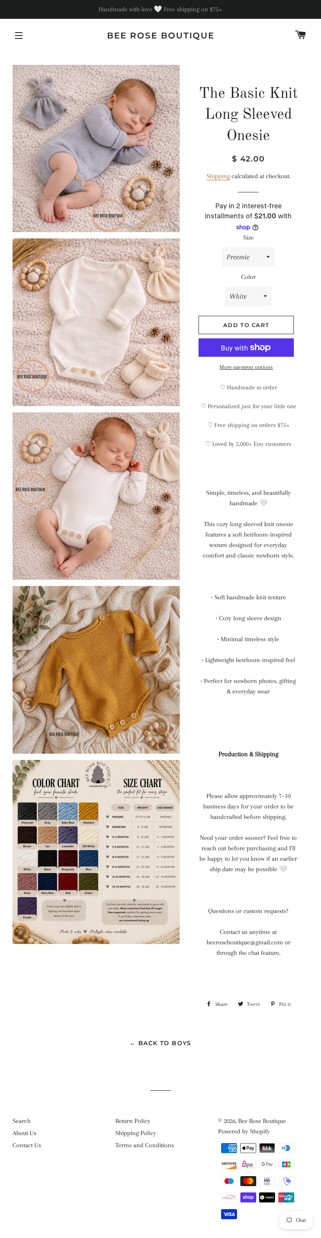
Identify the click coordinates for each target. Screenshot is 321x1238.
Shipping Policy (135, 1133)
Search (22, 1121)
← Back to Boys (160, 1043)
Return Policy (132, 1121)
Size (248, 237)
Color (248, 277)
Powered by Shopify (244, 1131)
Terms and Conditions (144, 1145)
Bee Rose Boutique (160, 36)
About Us (24, 1133)
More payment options (246, 367)
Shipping (218, 176)
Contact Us (27, 1145)
